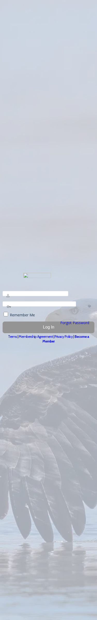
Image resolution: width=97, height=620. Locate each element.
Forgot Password (74, 322)
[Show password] (89, 306)
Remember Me (22, 314)
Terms (12, 336)
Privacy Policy (64, 336)
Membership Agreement (36, 336)
